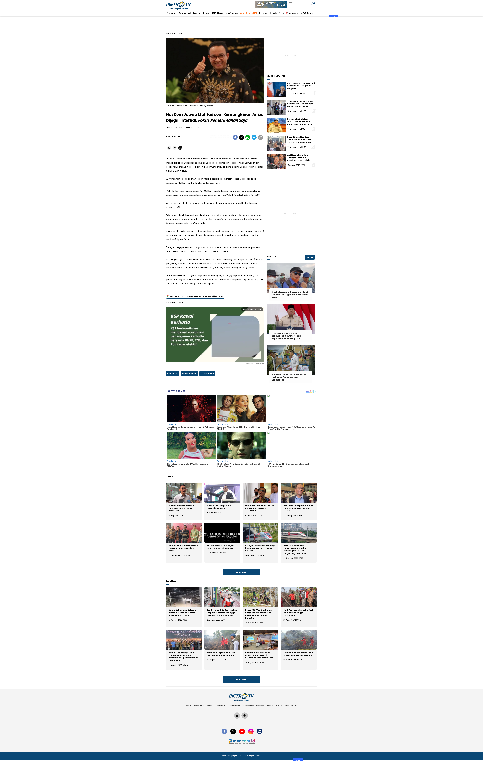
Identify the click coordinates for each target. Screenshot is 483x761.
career (279, 705)
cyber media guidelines (253, 705)
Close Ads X (334, 16)
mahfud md (172, 373)
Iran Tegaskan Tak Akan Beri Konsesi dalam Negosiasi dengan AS (301, 86)
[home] (241, 697)
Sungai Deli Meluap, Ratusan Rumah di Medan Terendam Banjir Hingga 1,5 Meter (182, 613)
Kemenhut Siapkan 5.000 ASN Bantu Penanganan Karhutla (221, 653)
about (188, 705)
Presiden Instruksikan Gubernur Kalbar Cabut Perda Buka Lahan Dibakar (300, 122)
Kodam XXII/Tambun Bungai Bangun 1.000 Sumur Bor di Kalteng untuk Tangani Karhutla (258, 614)
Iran (242, 13)
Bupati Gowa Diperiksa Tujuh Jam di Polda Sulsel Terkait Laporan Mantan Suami (299, 141)
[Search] (313, 2)
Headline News (277, 13)
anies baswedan (189, 373)
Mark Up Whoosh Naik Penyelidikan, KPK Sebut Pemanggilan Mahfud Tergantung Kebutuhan (295, 549)
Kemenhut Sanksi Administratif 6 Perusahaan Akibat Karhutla (298, 653)
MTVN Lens (217, 13)
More (310, 257)
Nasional (171, 13)
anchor (270, 705)
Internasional (184, 13)
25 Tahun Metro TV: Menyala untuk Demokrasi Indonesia (220, 546)
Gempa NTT (251, 13)
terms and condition (203, 705)
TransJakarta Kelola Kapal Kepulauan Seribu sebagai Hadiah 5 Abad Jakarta (300, 104)
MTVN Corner (307, 13)
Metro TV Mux (291, 705)
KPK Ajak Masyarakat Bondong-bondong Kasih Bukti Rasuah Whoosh (260, 548)
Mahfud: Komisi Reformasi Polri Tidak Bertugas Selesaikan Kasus (183, 548)
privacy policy (234, 705)
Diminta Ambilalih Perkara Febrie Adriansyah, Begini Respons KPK (181, 508)
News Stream (231, 13)
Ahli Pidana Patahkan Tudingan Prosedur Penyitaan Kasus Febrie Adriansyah (298, 159)
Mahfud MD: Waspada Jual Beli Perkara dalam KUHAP (298, 508)
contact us (221, 705)
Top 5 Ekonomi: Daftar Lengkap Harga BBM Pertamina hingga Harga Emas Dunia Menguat (222, 613)
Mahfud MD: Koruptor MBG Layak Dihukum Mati (219, 506)
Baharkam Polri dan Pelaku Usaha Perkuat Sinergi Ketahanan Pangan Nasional (259, 655)
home (168, 33)
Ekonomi (197, 13)
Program (263, 13)
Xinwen (206, 13)
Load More (241, 572)
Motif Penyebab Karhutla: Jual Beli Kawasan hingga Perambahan (298, 613)
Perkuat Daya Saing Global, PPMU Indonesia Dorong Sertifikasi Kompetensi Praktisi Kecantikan (183, 656)
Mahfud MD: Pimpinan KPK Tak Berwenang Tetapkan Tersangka (259, 508)
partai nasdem (207, 373)
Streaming (292, 13)
